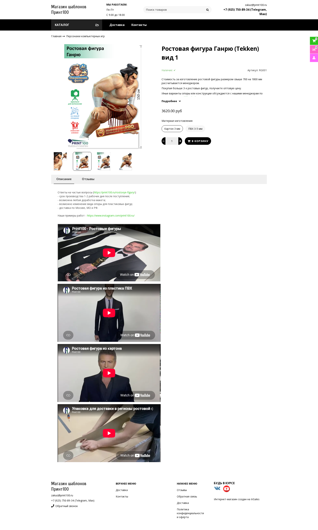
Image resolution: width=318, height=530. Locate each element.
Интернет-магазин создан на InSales (236, 499)
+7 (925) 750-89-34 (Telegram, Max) (72, 500)
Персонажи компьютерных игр (85, 36)
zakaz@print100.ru (256, 5)
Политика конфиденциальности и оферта (190, 513)
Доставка (117, 25)
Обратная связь (187, 496)
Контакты (139, 25)
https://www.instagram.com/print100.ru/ (111, 215)
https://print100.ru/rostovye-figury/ (114, 192)
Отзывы (182, 490)
